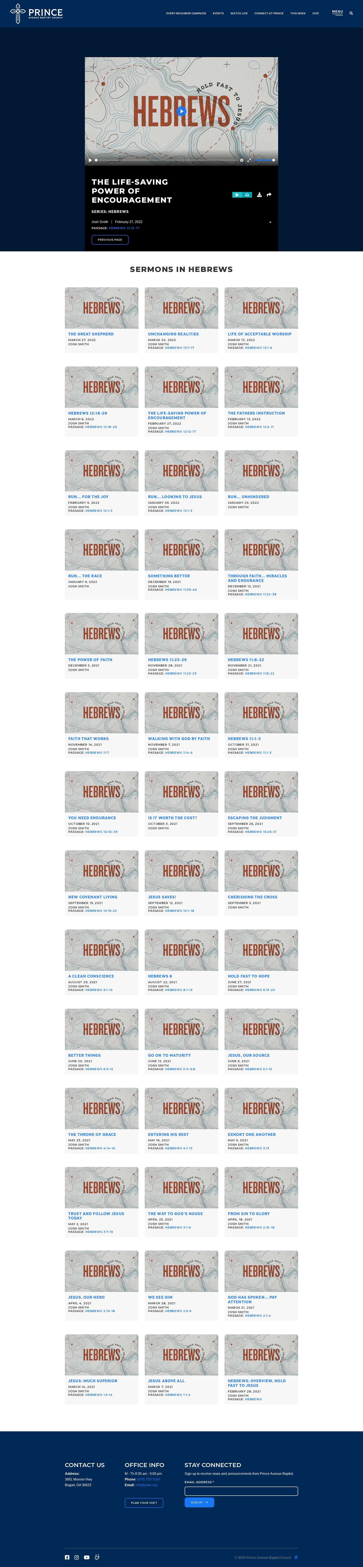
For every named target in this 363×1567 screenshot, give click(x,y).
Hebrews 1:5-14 (99, 1395)
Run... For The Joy (88, 497)
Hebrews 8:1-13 (179, 990)
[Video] (237, 195)
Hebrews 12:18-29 (87, 413)
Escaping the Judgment (255, 818)
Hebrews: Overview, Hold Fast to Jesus (257, 1383)
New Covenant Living (92, 897)
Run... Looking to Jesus (175, 497)
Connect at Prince (269, 13)
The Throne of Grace (92, 1134)
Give (315, 13)
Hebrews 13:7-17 (179, 348)
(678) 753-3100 (148, 1479)
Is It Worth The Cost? (172, 818)
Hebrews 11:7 (97, 753)
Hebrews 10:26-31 (261, 832)
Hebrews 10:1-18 (179, 911)
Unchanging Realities (173, 334)
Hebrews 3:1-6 (178, 1227)
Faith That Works (88, 739)
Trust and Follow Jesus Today (96, 1216)
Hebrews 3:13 (257, 1148)
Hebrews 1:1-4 (178, 1395)
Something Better (169, 576)
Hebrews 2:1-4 (258, 1316)
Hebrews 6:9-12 (99, 1069)
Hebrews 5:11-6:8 (180, 1069)
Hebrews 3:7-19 (99, 1232)
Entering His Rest (168, 1134)
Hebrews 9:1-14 (99, 990)
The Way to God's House (175, 1214)
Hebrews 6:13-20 (260, 990)
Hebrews (253, 1399)
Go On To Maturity (169, 1055)
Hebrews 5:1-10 (258, 1069)
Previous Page (110, 239)
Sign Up (197, 1502)
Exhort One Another (252, 1134)
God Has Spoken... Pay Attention (252, 1300)
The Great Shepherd (91, 334)
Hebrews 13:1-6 (258, 348)
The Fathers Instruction (256, 413)
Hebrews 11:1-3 (244, 739)
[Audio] (247, 195)
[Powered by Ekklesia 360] (296, 1557)
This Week (298, 13)
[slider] (166, 160)
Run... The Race (85, 576)
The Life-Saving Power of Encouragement (177, 416)
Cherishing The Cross (253, 897)
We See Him (160, 1297)
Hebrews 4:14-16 (100, 1148)
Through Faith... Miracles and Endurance (257, 578)
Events (218, 13)
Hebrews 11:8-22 (246, 660)
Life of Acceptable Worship (260, 334)
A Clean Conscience (91, 976)
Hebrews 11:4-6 (179, 753)
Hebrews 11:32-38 (261, 594)
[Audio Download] (259, 194)
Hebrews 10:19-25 (101, 911)
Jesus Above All (166, 1381)
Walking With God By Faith (179, 739)
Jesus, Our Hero (86, 1297)
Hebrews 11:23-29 (167, 660)
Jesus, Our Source (249, 1055)
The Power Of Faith (90, 660)
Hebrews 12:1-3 (99, 511)
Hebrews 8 (160, 976)
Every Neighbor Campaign (186, 13)
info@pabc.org (146, 1485)
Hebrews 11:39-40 (181, 590)
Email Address (199, 1482)
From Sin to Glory (249, 1214)
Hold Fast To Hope (249, 976)
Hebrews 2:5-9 (178, 1311)
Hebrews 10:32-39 (101, 832)
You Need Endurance (92, 818)
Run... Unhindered (248, 497)
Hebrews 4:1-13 (179, 1148)
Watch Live (239, 13)
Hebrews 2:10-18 (260, 1227)
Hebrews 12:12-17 (124, 228)
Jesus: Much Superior (93, 1381)
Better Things (84, 1055)
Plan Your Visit (144, 1502)
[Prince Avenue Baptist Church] (36, 13)
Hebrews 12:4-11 (259, 427)
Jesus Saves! (162, 897)
